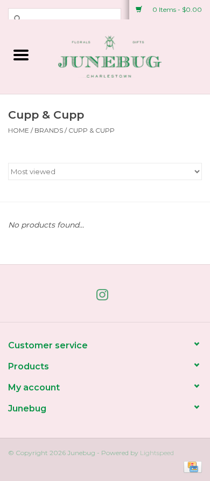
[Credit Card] (191, 466)
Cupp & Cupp (91, 130)
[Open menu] (21, 54)
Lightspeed (157, 453)
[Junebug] (126, 55)
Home (18, 130)
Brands (48, 130)
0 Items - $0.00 (176, 9)
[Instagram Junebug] (105, 297)
